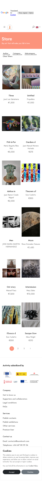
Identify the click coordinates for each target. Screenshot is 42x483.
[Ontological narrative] (11, 268)
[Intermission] (31, 268)
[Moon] (31, 222)
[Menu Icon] (4, 27)
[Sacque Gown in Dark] (31, 315)
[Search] (33, 27)
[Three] (11, 77)
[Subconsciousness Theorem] (31, 173)
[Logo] (9, 27)
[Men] (11, 222)
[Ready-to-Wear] (11, 124)
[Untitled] (31, 77)
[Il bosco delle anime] (11, 315)
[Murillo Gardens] (31, 124)
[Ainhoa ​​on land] (11, 173)
